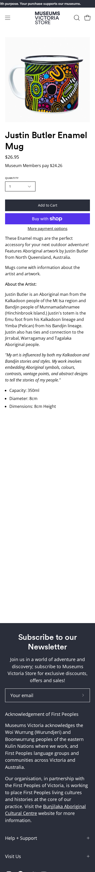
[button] (76, 17)
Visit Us (13, 856)
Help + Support (21, 838)
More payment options (47, 228)
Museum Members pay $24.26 (33, 165)
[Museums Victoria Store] (47, 17)
